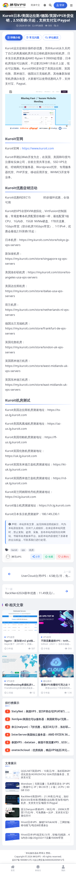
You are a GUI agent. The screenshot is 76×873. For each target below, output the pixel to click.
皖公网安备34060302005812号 (49, 859)
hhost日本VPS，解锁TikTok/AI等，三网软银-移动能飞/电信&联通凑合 (46, 823)
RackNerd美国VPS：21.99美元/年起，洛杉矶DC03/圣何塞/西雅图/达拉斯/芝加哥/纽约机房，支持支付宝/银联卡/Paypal (45, 799)
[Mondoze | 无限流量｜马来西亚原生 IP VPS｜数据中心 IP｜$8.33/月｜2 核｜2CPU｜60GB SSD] (12, 787)
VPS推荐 (39, 25)
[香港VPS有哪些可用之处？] (56, 665)
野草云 (42, 853)
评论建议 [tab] (54, 37)
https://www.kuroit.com (38, 148)
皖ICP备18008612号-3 (23, 859)
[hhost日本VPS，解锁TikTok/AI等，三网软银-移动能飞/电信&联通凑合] (12, 825)
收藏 (50, 556)
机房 (31, 550)
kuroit (14, 550)
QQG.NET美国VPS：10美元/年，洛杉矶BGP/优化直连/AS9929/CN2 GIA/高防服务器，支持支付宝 (45, 774)
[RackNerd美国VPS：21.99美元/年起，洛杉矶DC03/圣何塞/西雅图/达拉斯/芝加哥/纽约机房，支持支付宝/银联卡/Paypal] (12, 800)
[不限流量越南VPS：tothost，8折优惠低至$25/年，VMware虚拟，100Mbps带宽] (56, 621)
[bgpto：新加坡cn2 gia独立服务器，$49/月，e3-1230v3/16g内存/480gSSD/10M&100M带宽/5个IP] (19, 621)
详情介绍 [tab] (15, 37)
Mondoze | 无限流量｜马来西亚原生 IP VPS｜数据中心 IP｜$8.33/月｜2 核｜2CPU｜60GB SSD (45, 787)
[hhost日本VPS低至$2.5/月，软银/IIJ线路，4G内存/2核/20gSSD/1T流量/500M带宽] (12, 837)
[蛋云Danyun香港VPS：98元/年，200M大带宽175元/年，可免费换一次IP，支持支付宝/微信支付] (12, 812)
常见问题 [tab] (34, 37)
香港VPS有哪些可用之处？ (55, 684)
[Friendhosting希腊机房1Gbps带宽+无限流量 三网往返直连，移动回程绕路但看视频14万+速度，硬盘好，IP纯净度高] (19, 665)
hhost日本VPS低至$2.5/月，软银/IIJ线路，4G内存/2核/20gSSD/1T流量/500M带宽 (45, 836)
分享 (37, 556)
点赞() (65, 556)
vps (23, 550)
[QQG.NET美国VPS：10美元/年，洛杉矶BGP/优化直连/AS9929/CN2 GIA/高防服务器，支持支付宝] (12, 774)
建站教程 (47, 681)
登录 (62, 5)
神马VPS (16, 556)
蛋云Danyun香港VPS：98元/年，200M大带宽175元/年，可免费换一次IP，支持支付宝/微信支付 (45, 812)
